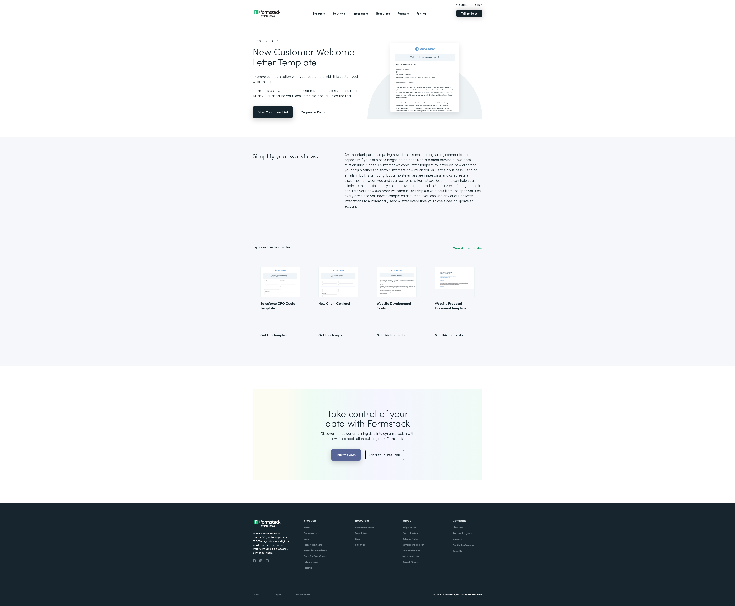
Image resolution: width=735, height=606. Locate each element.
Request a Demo (313, 112)
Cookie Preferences (464, 545)
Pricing (421, 13)
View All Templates (467, 248)
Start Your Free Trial (273, 112)
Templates (270, 41)
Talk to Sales (469, 13)
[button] (319, 13)
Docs (257, 41)
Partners (403, 13)
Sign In (478, 4)
